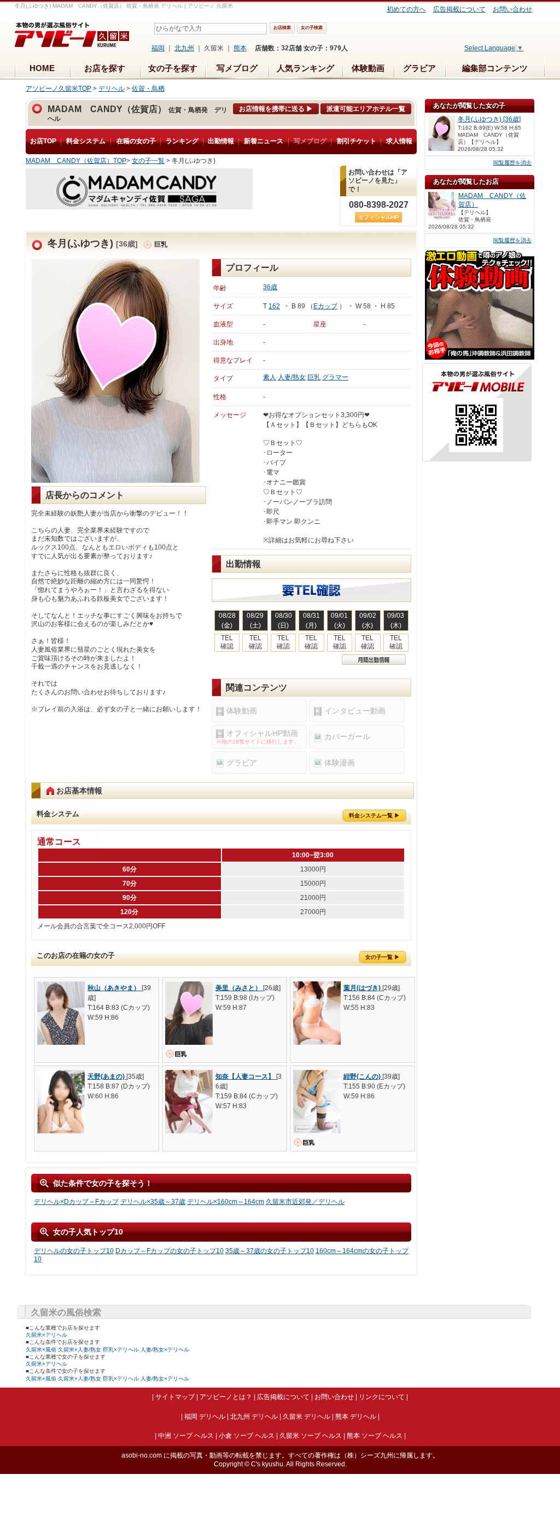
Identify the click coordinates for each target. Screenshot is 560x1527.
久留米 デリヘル (306, 1416)
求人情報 (399, 141)
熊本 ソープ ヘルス (374, 1436)
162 (274, 306)
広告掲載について (459, 9)
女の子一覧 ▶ (382, 957)
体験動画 (368, 68)
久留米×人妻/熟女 (79, 1350)
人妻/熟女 (292, 377)
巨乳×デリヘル (121, 1350)
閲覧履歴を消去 (512, 163)
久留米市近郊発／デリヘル (305, 1202)
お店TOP (43, 141)
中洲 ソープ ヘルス (186, 1436)
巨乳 (313, 377)
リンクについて (382, 1397)
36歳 (270, 287)
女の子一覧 (148, 161)
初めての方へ (406, 9)
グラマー (335, 377)
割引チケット (356, 141)
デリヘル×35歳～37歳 (152, 1202)
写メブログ (237, 68)
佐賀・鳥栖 (148, 88)
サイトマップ (175, 1397)
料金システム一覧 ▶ (374, 815)
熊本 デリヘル (355, 1416)
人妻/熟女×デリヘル (165, 1350)
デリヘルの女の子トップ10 (74, 1251)
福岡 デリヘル (204, 1416)
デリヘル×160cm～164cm (225, 1202)
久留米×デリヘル (46, 1335)
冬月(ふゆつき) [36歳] (489, 119)
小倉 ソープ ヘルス (247, 1436)
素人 (269, 377)
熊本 (240, 48)
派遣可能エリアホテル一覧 (365, 109)
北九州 (184, 48)
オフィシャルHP (378, 217)
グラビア (419, 68)
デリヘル (111, 88)
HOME (42, 68)
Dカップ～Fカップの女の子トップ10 (169, 1251)
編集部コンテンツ (495, 68)
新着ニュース (263, 141)
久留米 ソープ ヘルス (310, 1436)
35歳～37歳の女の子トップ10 (269, 1251)
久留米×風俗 (41, 1350)
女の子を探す (172, 68)
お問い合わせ (512, 9)
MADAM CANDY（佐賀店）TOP (76, 161)
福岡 (158, 48)
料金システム (86, 141)
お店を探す (104, 68)
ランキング (182, 141)
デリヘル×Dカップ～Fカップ (76, 1202)
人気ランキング (305, 68)
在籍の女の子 (136, 141)
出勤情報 (221, 141)
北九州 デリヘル (254, 1416)
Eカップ (325, 306)
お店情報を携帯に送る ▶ (276, 109)
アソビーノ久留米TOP (58, 88)
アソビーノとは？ (226, 1397)
